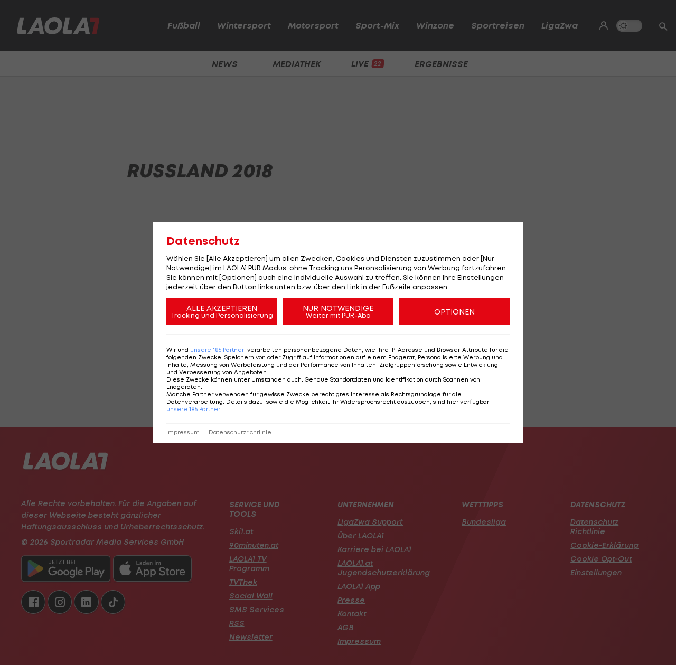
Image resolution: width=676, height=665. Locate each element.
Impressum (183, 432)
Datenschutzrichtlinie (240, 432)
